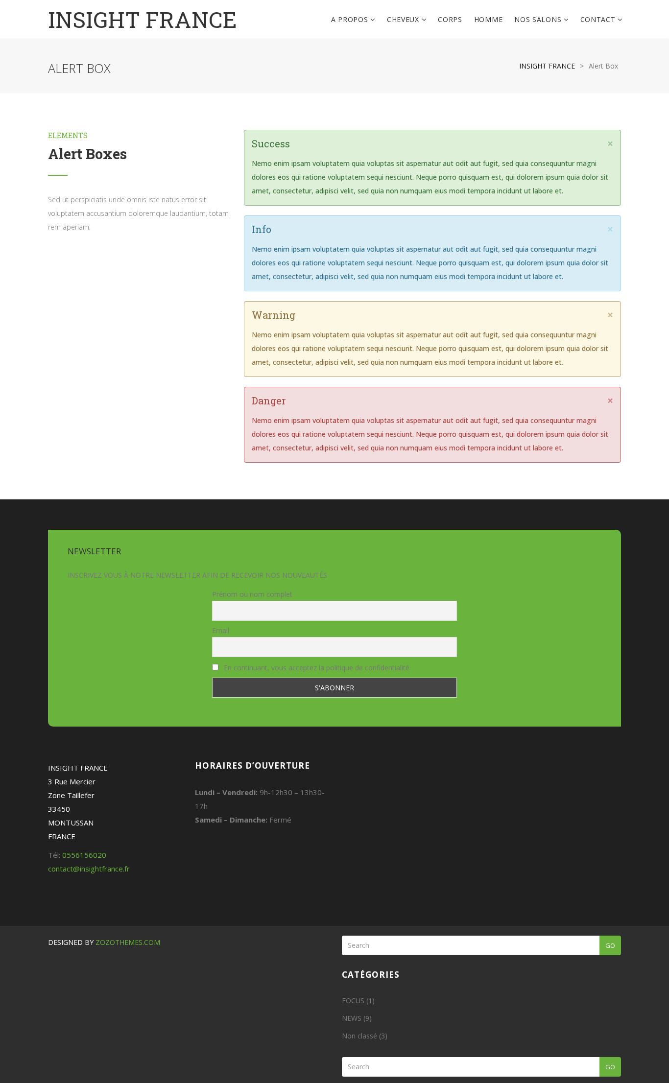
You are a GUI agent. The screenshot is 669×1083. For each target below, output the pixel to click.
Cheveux (404, 19)
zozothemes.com (128, 942)
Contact (599, 19)
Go (610, 945)
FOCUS (353, 1000)
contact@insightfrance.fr (89, 868)
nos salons (539, 19)
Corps (450, 19)
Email (220, 630)
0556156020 (84, 855)
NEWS (351, 1018)
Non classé (359, 1035)
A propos (350, 19)
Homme (488, 19)
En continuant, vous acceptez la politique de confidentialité (315, 667)
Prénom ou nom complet (252, 594)
